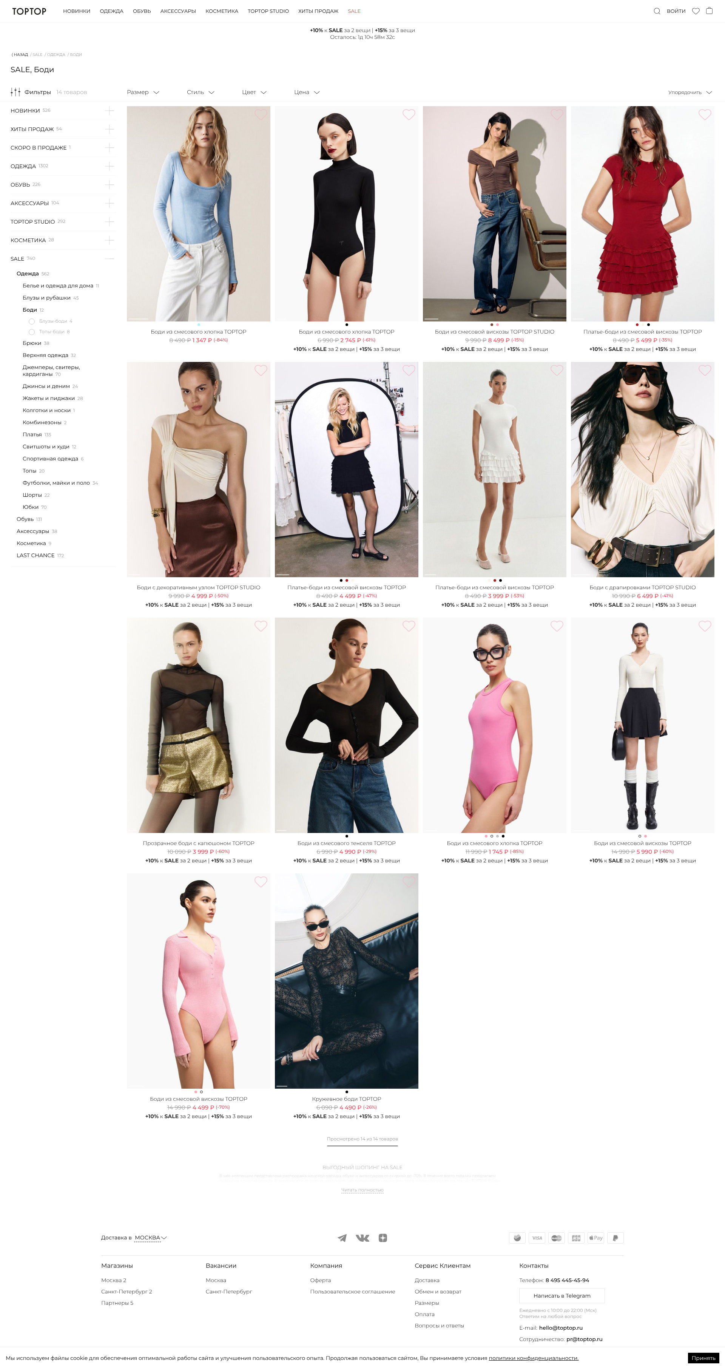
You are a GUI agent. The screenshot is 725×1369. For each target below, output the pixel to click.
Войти (676, 11)
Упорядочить (685, 93)
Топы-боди (52, 332)
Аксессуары (178, 11)
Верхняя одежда (45, 355)
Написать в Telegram (562, 1295)
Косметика (221, 11)
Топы (30, 470)
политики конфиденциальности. (533, 1358)
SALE (38, 54)
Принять (704, 1358)
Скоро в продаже (38, 147)
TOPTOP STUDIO (33, 221)
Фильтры (38, 92)
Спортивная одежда (50, 458)
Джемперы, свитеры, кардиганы (51, 370)
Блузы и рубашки (47, 297)
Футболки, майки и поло (56, 482)
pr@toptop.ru (584, 1339)
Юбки (31, 507)
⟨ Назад (20, 54)
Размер (138, 92)
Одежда (111, 11)
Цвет (249, 92)
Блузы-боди (53, 321)
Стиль (195, 92)
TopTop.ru (29, 11)
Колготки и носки (47, 410)
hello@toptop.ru (561, 1327)
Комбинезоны (42, 422)
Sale (354, 11)
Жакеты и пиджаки (49, 398)
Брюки (32, 343)
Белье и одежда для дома (58, 285)
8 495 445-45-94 (567, 1280)
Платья (32, 434)
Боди (30, 309)
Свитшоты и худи (46, 446)
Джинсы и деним (46, 386)
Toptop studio (268, 11)
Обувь (142, 11)
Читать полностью (362, 1190)
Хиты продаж (318, 11)
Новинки (76, 11)
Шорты (32, 494)
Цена (301, 92)
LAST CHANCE (36, 555)
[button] (151, 1266)
